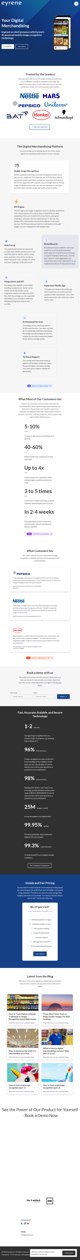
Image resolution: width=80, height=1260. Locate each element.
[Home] (12, 4)
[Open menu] (76, 3)
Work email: (13, 693)
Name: (36, 693)
